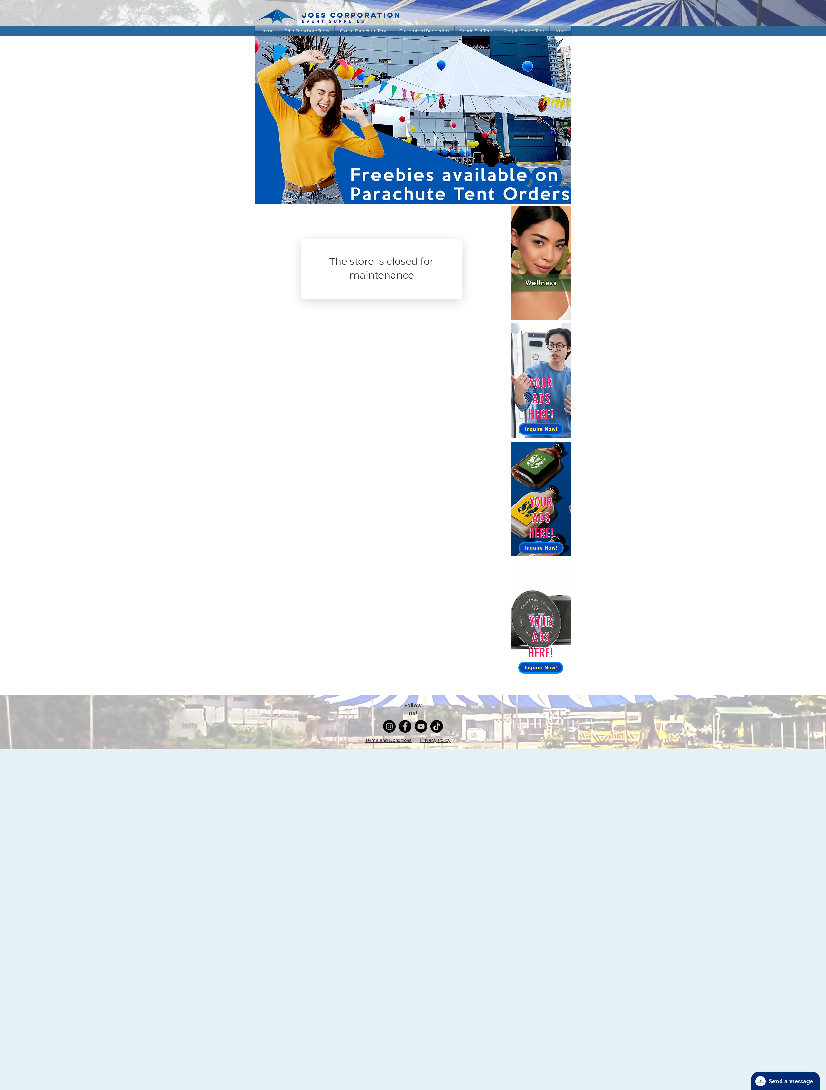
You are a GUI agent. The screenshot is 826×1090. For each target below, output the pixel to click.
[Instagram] (389, 726)
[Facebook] (405, 726)
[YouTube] (421, 726)
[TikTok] (436, 726)
